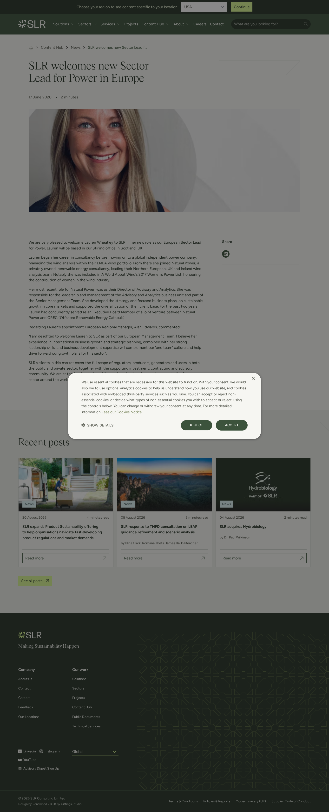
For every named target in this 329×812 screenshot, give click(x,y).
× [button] (253, 378)
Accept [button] (231, 425)
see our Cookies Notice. (123, 412)
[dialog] (164, 406)
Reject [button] (196, 425)
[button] (97, 425)
